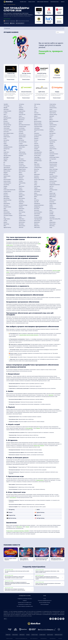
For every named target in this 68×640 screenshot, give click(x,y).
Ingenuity (6, 159)
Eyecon (51, 136)
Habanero (6, 153)
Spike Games (21, 208)
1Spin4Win (6, 104)
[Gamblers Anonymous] (15, 629)
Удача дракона (13, 497)
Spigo (5, 208)
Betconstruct (21, 119)
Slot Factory (6, 205)
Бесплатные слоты (55, 1)
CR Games (52, 128)
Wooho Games (22, 225)
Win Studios (21, 224)
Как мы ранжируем (45, 604)
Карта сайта (60, 638)
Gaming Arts (52, 147)
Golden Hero (6, 152)
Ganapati (36, 148)
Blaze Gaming (6, 123)
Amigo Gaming (22, 111)
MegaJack (6, 172)
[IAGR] (10, 629)
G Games (21, 143)
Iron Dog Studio (53, 159)
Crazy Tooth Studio (7, 129)
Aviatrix (20, 116)
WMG (5, 225)
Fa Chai (5, 138)
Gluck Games (37, 150)
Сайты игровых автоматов (42, 1)
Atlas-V (5, 114)
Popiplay (21, 189)
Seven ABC (36, 201)
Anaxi (35, 111)
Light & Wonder (7, 167)
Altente (35, 109)
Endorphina (36, 133)
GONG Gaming (22, 152)
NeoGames (36, 176)
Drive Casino (6, 131)
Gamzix (20, 148)
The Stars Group (22, 215)
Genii (5, 150)
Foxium (35, 141)
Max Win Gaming (53, 171)
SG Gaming (52, 201)
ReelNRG (21, 196)
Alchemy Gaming (53, 107)
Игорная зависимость (43, 638)
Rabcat (35, 193)
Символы (25, 600)
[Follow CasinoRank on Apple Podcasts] (63, 619)
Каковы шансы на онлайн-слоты (24, 602)
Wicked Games (53, 222)
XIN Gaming (52, 225)
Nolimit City (21, 179)
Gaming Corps (7, 148)
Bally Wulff (52, 116)
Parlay (35, 184)
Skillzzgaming (37, 203)
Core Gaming (21, 128)
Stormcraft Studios (38, 212)
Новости (62, 1)
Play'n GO (52, 186)
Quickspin (6, 193)
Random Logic (52, 193)
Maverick (36, 171)
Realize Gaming (53, 194)
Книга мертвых (29, 428)
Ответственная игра (52, 638)
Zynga (51, 227)
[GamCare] (23, 629)
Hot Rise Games (37, 155)
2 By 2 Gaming (37, 104)
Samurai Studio (53, 200)
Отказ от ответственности (34, 638)
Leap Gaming (37, 165)
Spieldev (51, 206)
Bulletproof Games (38, 124)
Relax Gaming (6, 198)
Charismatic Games (38, 126)
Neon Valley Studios (54, 176)
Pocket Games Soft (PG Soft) (9, 189)
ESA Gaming (6, 135)
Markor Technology (54, 169)
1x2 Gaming (21, 104)
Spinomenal (36, 210)
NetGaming (36, 177)
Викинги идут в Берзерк (39, 445)
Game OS (36, 143)
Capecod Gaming (53, 124)
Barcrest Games (37, 117)
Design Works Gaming (39, 129)
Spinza (51, 210)
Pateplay (5, 186)
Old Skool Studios (53, 181)
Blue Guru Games (38, 123)
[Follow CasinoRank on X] (56, 619)
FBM (50, 138)
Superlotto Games (7, 213)
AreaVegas (21, 112)
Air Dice (36, 107)
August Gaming (37, 114)
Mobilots (21, 174)
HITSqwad (21, 155)
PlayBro (5, 188)
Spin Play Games (53, 208)
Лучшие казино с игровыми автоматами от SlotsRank (17, 530)
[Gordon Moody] (32, 629)
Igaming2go (6, 157)
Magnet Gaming (22, 169)
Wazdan (5, 222)
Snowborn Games (7, 206)
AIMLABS (5, 107)
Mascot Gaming (7, 171)
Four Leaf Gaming (22, 141)
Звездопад (51, 395)
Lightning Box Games (23, 167)
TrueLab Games (22, 220)
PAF (20, 184)
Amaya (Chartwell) (7, 111)
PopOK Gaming (37, 189)
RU (4, 618)
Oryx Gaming (6, 184)
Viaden (51, 220)
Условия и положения (9, 638)
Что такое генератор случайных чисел (25, 606)
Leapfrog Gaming (53, 165)
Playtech (51, 188)
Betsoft (35, 119)
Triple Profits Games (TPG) (55, 218)
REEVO (35, 196)
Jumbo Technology (53, 162)
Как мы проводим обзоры (44, 602)
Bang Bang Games (7, 117)
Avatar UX (6, 116)
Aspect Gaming (53, 112)
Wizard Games (53, 224)
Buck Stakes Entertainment (24, 124)
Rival (35, 198)
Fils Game (36, 140)
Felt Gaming (21, 140)
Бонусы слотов (31, 1)
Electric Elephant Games (9, 133)
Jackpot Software (22, 160)
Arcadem (5, 112)
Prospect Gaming (7, 191)
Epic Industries (53, 133)
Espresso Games (22, 135)
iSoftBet (5, 160)
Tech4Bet (51, 213)
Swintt (20, 213)
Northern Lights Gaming (39, 179)
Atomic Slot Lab (22, 114)
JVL (4, 164)
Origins (35, 183)
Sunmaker (52, 212)
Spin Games (36, 208)
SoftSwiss (21, 206)
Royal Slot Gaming (7, 200)
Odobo (35, 181)
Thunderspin (52, 215)
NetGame (21, 177)
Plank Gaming (37, 186)
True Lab (5, 220)
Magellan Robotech (8, 169)
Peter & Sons (21, 186)
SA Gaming (36, 200)
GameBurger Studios (23, 145)
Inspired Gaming (37, 159)
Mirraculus (6, 174)
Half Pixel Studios (37, 153)
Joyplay (35, 162)
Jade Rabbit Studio (38, 160)
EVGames (52, 135)
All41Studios (6, 109)
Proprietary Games (53, 189)
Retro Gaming (22, 198)
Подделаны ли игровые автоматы (25, 598)
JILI (4, 162)
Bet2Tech (6, 119)
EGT (35, 131)
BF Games (6, 121)
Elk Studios (21, 133)
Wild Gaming (6, 224)
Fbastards (36, 138)
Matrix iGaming (22, 171)
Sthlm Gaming (7, 212)
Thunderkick (37, 215)
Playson (20, 188)
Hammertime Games (54, 153)
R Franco (21, 193)
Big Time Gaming (37, 121)
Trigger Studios (7, 218)
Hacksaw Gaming (22, 153)
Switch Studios (37, 213)
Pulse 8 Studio (22, 191)
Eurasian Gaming (37, 135)
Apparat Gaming (53, 111)
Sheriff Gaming (7, 203)
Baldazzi (36, 116)
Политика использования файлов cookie (21, 638)
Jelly (50, 160)
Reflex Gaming (53, 196)
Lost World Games (38, 167)
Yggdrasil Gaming (7, 227)
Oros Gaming (52, 183)
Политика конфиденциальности (44, 600)
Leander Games (22, 165)
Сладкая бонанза (39, 480)
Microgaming (52, 172)
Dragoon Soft (52, 129)
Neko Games (21, 176)
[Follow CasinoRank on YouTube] (58, 619)
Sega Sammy (21, 201)
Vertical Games (37, 220)
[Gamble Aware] (47, 629)
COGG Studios (7, 128)
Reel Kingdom (6, 196)
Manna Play (36, 169)
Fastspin (21, 138)
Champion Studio (22, 126)
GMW (51, 150)
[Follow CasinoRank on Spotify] (61, 619)
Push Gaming (37, 191)
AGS (35, 106)
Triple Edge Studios (38, 218)
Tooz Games (52, 217)
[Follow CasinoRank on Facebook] (50, 619)
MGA (35, 172)
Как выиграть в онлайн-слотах (24, 604)
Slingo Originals (53, 203)
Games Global (22, 147)
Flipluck (5, 141)
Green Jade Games (38, 152)
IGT (20, 157)
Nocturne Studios (7, 179)
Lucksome (52, 167)
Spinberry (6, 210)
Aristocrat (36, 112)
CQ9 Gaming (37, 128)
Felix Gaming (6, 140)
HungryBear (52, 155)
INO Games (21, 159)
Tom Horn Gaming (38, 217)
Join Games (21, 162)
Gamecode (36, 145)
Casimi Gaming (7, 126)
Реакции (38, 428)
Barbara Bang (22, 117)
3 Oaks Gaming (53, 104)
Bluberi (20, 123)
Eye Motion (36, 136)
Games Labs (36, 147)
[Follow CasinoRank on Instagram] (53, 619)
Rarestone (6, 194)
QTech (51, 191)
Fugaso (5, 143)
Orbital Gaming (22, 183)
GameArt (51, 143)
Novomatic (52, 179)
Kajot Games (37, 164)
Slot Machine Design (23, 205)
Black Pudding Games (54, 121)
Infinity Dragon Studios (54, 157)
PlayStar (36, 188)
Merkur (20, 172)
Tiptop (20, 217)
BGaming (21, 121)
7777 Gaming (6, 106)
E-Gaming (21, 131)
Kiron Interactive (7, 165)
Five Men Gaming (53, 140)
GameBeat (6, 145)
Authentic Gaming (53, 114)
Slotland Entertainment (39, 205)
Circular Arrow (53, 126)
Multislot (51, 174)
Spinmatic (21, 210)
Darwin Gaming (22, 129)
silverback (21, 203)
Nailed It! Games (7, 176)
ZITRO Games (37, 227)
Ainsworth (21, 107)
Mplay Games (37, 174)
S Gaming (21, 200)
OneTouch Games (7, 183)
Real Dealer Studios (38, 194)
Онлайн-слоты (23, 1)
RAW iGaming (22, 194)
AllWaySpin (21, 109)
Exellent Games (7, 136)
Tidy (5, 217)
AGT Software (52, 106)
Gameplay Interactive (8, 147)
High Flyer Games (7, 155)
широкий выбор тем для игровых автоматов (28, 334)
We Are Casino (22, 222)
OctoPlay (21, 181)
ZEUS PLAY (21, 227)
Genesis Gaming (53, 148)
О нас (44, 598)
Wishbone (36, 224)
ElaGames (52, 131)
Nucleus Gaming (7, 181)
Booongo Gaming (7, 124)
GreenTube (52, 152)
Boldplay (51, 123)
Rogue (51, 198)
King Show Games (53, 164)
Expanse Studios (22, 136)
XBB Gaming (36, 225)
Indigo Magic (37, 157)
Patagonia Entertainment (55, 184)
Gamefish (52, 145)
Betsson (51, 119)
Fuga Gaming (52, 141)
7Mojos (20, 106)
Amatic (51, 109)
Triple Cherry (21, 218)
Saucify (5, 201)
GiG (20, 150)
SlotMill (51, 205)
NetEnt (5, 177)
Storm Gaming (22, 212)
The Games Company (8, 215)
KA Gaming (21, 164)
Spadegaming (37, 206)
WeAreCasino (37, 222)
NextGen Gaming (53, 177)
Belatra (51, 117)
